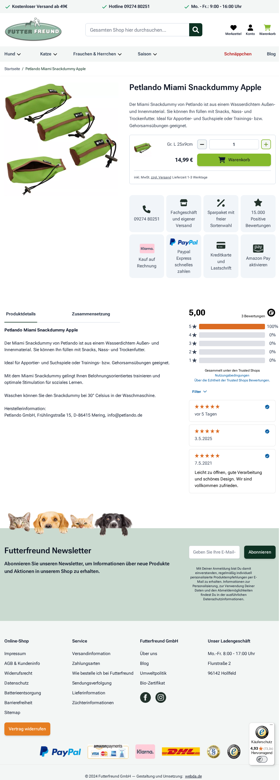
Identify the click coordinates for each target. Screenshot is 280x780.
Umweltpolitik (153, 673)
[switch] (261, 759)
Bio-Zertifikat (152, 683)
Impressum (15, 653)
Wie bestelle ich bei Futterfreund (102, 673)
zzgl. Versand (161, 177)
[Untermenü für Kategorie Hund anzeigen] (19, 54)
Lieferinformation (88, 692)
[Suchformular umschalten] (195, 29)
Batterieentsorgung (22, 692)
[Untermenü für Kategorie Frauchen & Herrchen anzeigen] (119, 54)
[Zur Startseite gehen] (33, 29)
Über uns (148, 653)
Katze (45, 53)
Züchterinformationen (93, 702)
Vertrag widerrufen (27, 728)
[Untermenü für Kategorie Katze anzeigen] (55, 54)
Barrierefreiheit (18, 702)
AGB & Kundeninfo (22, 663)
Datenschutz (16, 683)
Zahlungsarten (86, 663)
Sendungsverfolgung (92, 683)
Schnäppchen (238, 53)
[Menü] (271, 726)
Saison (144, 53)
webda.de (193, 776)
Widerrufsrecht (18, 673)
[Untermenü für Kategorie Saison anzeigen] (155, 54)
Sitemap (12, 712)
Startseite (12, 69)
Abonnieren (260, 552)
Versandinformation (91, 653)
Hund (9, 53)
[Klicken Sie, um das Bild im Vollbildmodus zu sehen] (61, 139)
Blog (271, 53)
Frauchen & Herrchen (94, 53)
